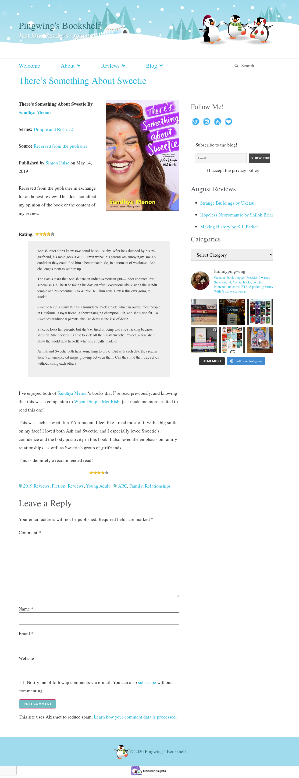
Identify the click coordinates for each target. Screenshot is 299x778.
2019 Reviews (36, 486)
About (68, 65)
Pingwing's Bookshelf (60, 25)
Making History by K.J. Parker (229, 226)
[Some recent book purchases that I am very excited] (204, 312)
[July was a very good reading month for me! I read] (260, 312)
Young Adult (98, 486)
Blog (151, 65)
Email (26, 633)
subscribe (147, 682)
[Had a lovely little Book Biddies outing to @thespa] (260, 340)
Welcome (29, 65)
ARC (122, 486)
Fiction (58, 486)
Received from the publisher (60, 146)
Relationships (158, 486)
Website (26, 658)
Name (26, 609)
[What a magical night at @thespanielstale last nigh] (232, 312)
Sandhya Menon (35, 112)
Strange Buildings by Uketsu (227, 203)
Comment (30, 532)
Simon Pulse (57, 163)
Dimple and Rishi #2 (53, 129)
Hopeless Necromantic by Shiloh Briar (236, 215)
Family (135, 486)
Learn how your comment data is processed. (135, 717)
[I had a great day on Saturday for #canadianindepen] (204, 340)
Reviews (110, 65)
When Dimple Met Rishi (97, 401)
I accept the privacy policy (233, 170)
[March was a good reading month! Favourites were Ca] (232, 340)
